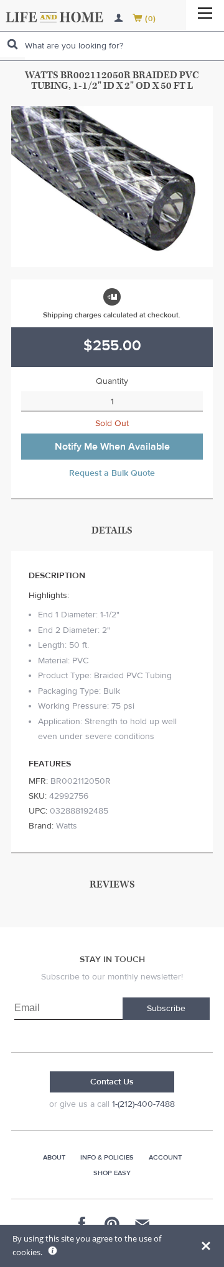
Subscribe (166, 1008)
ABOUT (54, 1157)
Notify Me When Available (112, 446)
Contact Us (112, 1082)
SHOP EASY (112, 1172)
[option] (112, 186)
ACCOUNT (165, 1157)
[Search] (12, 44)
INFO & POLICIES (107, 1157)
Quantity (112, 381)
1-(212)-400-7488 (143, 1104)
